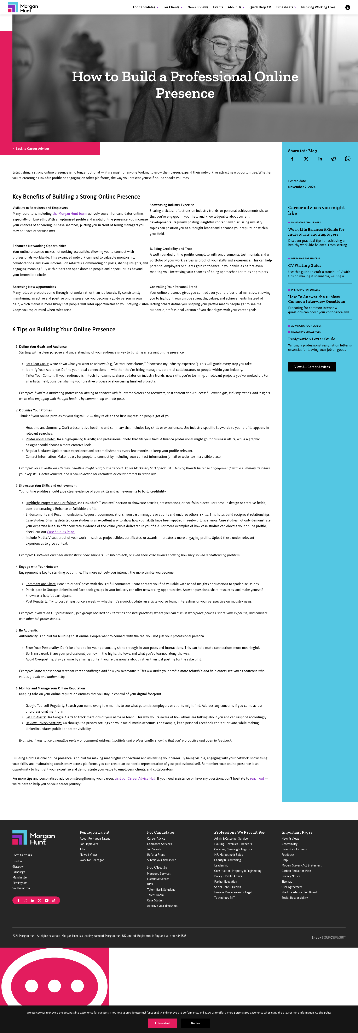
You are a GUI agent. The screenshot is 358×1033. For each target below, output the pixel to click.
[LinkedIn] (32, 900)
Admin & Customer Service (231, 838)
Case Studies (155, 900)
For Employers (89, 844)
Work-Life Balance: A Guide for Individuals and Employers (316, 232)
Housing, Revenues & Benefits (233, 844)
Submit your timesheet (161, 860)
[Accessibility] (347, 7)
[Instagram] (25, 900)
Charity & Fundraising (227, 860)
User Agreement (292, 887)
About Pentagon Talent (95, 838)
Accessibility (290, 844)
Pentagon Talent (95, 832)
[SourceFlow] (334, 937)
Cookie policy (323, 1012)
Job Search (154, 849)
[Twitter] (39, 900)
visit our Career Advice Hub (135, 778)
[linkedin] (320, 159)
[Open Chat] (54, 990)
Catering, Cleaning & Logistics (233, 849)
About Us (234, 7)
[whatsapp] (347, 159)
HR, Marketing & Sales (228, 854)
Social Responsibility (295, 897)
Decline (195, 1023)
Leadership (221, 865)
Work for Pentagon (92, 860)
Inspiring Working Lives (318, 7)
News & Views (197, 7)
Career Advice (156, 838)
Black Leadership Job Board (299, 892)
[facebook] (292, 159)
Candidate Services (159, 844)
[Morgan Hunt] (23, 7)
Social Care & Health (227, 887)
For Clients (171, 7)
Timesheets (284, 7)
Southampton (21, 888)
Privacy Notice (291, 876)
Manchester (20, 877)
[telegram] (334, 159)
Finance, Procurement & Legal (233, 892)
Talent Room (155, 895)
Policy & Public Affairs (228, 876)
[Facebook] (18, 900)
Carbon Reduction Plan (296, 870)
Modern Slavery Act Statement (302, 865)
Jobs (82, 849)
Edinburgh (18, 872)
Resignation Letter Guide (311, 339)
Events (218, 7)
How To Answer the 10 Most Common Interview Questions (316, 299)
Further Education (225, 881)
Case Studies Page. (61, 532)
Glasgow (17, 866)
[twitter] (306, 159)
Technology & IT (224, 897)
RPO (150, 884)
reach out (256, 778)
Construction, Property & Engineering (237, 870)
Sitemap (287, 881)
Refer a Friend (156, 854)
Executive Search (158, 879)
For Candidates (144, 7)
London (17, 861)
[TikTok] (54, 900)
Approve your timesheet (162, 905)
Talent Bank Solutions (161, 889)
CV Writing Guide (305, 265)
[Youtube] (46, 900)
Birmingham (19, 882)
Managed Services (159, 873)
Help (285, 860)
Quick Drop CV (260, 7)
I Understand (162, 1023)
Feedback (288, 854)
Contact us (22, 855)
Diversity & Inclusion (294, 849)
